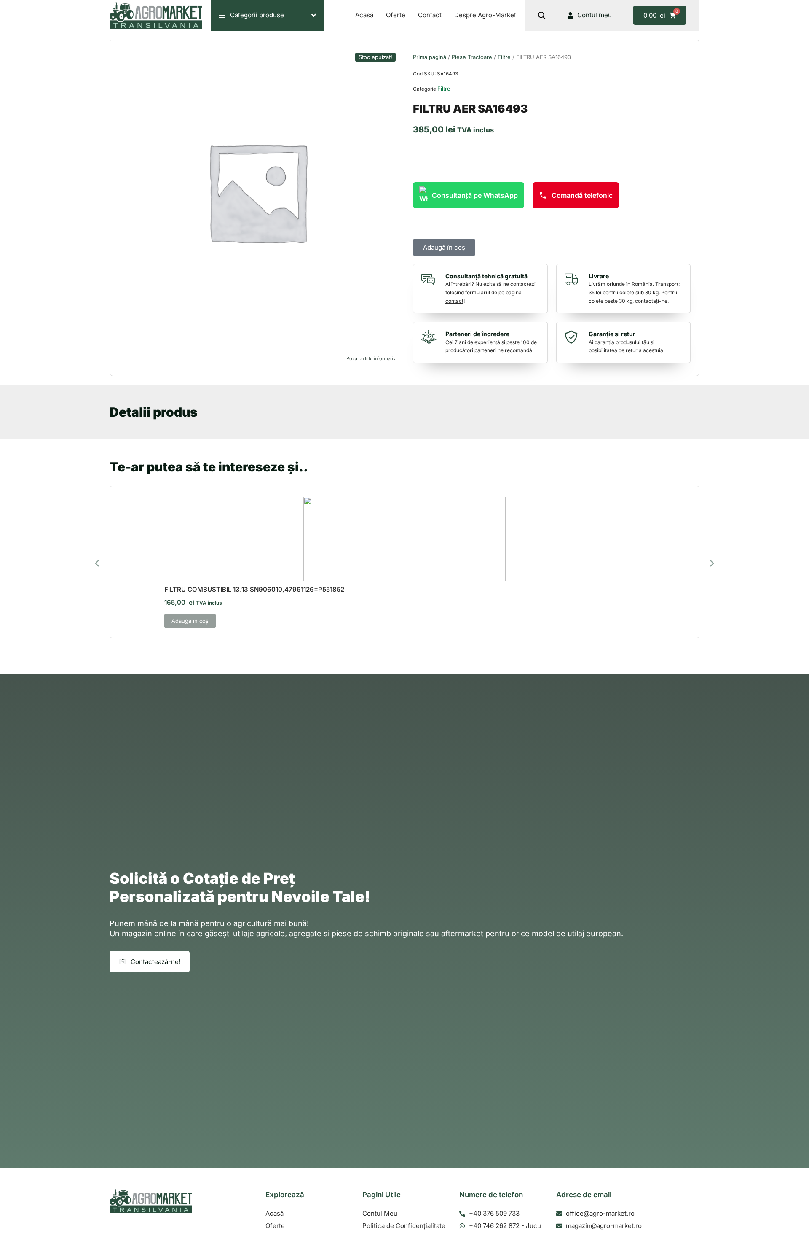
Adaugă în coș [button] (190, 620)
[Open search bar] (542, 15)
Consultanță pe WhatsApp (475, 195)
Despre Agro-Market (485, 15)
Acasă (364, 15)
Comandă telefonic (582, 195)
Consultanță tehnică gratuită (486, 276)
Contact (430, 15)
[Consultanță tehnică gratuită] (430, 279)
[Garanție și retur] (573, 337)
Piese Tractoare (472, 57)
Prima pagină (429, 57)
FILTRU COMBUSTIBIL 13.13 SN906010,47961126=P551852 (254, 589)
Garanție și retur (612, 333)
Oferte (395, 15)
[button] (97, 563)
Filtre (504, 57)
